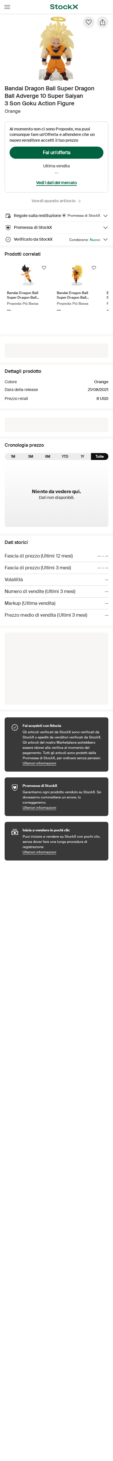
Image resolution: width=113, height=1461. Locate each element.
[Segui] (44, 268)
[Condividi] (102, 22)
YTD (65, 456)
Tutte (100, 456)
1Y (82, 456)
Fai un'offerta (56, 152)
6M (47, 456)
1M (13, 456)
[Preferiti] (88, 22)
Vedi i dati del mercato (56, 182)
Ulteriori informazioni (63, 763)
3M (30, 456)
